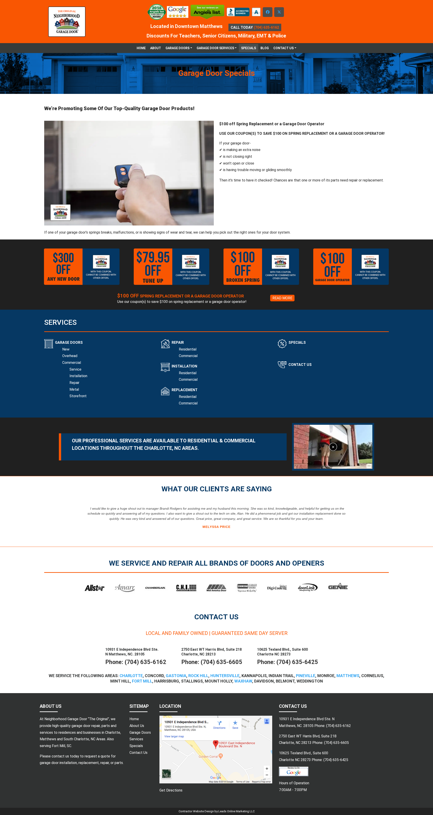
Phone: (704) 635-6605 (211, 662)
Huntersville (225, 675)
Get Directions (170, 790)
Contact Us (300, 364)
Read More (282, 298)
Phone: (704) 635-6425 (287, 662)
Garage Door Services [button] (215, 48)
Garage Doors (69, 342)
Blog (264, 48)
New (65, 349)
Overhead (69, 356)
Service (75, 369)
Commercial (71, 362)
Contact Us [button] (283, 48)
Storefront (78, 396)
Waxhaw (243, 681)
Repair (74, 383)
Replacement (185, 390)
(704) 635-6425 (335, 760)
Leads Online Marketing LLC (236, 811)
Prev (50, 518)
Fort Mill (142, 681)
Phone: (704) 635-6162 (135, 662)
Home (141, 48)
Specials (248, 48)
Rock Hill (198, 675)
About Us (136, 726)
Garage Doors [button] (177, 48)
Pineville (305, 675)
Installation (78, 376)
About (155, 48)
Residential (187, 349)
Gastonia (176, 675)
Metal (74, 389)
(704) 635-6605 (336, 743)
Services (136, 739)
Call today (252, 27)
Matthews (347, 675)
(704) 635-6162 (338, 726)
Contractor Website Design (196, 811)
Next (383, 518)
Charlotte (131, 675)
